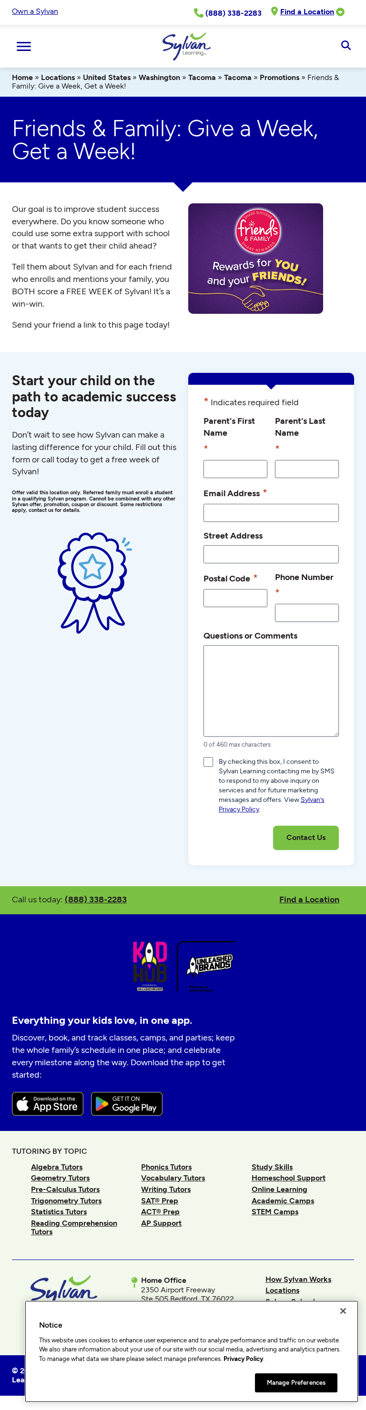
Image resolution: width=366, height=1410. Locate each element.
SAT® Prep (159, 1200)
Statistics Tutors (59, 1211)
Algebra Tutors (56, 1166)
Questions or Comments (250, 635)
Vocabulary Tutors (173, 1177)
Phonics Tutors (166, 1166)
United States (107, 77)
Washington (159, 77)
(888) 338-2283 (96, 899)
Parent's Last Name (300, 435)
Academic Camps (283, 1200)
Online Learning (279, 1189)
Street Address (233, 535)
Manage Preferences (296, 1382)
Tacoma (202, 77)
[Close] (343, 1310)
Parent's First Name (229, 435)
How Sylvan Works (298, 1279)
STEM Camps (275, 1211)
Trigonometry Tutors (66, 1200)
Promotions (279, 77)
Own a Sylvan (35, 11)
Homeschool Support (288, 1177)
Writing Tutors (166, 1189)
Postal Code (230, 578)
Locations (58, 77)
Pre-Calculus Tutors (65, 1189)
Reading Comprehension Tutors (74, 1227)
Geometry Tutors (60, 1177)
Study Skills (272, 1166)
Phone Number (304, 585)
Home (22, 77)
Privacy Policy (243, 1358)
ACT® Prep (160, 1211)
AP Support (161, 1223)
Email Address (235, 493)
